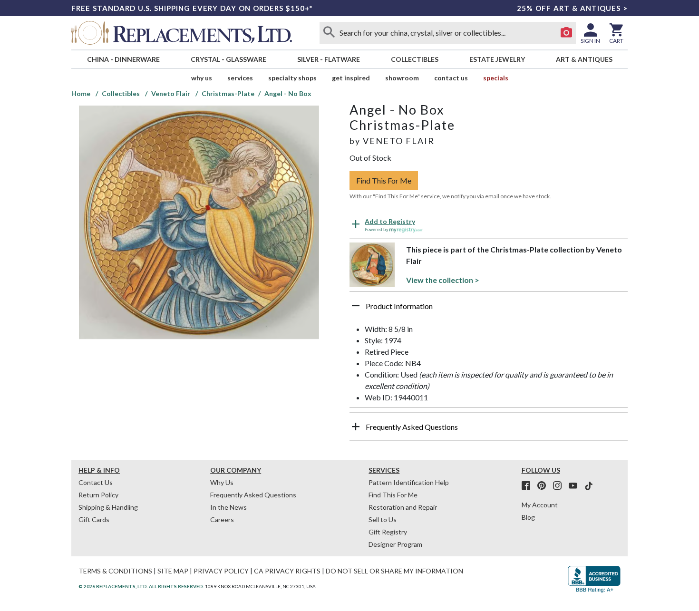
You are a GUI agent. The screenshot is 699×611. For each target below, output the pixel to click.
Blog (528, 517)
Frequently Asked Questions (253, 495)
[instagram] (560, 486)
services (240, 78)
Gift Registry (388, 532)
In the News (228, 507)
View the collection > (442, 279)
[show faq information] (356, 426)
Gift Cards (93, 519)
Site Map (172, 571)
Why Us (221, 482)
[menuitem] (123, 59)
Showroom (402, 78)
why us (201, 78)
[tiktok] (588, 486)
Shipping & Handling (108, 507)
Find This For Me (383, 180)
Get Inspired (351, 78)
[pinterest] (544, 486)
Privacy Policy (221, 571)
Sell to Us (383, 519)
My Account (540, 505)
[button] (489, 310)
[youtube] (576, 486)
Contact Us (451, 78)
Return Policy (98, 495)
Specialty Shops (292, 78)
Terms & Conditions (115, 571)
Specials (495, 78)
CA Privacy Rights (287, 571)
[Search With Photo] (566, 33)
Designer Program (395, 544)
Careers (222, 519)
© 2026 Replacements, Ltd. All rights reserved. (141, 586)
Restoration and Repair (403, 507)
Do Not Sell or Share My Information (394, 571)
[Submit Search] (329, 33)
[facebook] (529, 486)
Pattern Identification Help (409, 482)
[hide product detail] (356, 306)
